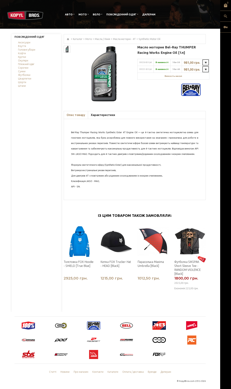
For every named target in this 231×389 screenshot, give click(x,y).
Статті (52, 371)
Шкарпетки (24, 78)
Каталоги (113, 371)
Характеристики (103, 115)
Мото (83, 14)
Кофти (22, 53)
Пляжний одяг (26, 64)
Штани (22, 85)
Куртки (22, 56)
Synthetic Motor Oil (149, 39)
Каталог (77, 39)
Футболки (24, 75)
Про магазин (81, 371)
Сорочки (23, 67)
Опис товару (76, 115)
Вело (96, 14)
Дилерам (148, 14)
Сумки (21, 71)
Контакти (97, 371)
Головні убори (26, 49)
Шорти (22, 82)
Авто (69, 14)
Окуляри (23, 60)
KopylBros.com (187, 381)
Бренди (152, 371)
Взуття (22, 46)
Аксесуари (24, 42)
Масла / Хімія (102, 39)
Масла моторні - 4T (124, 39)
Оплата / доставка (133, 371)
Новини (64, 371)
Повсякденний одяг (121, 14)
